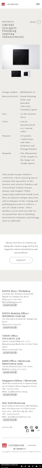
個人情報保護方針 (19, 449)
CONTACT (21, 260)
